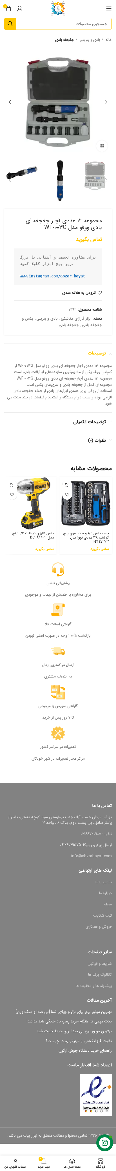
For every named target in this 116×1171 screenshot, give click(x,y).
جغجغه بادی (64, 40)
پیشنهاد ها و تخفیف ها (94, 986)
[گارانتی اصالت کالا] (58, 611)
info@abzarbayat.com (91, 856)
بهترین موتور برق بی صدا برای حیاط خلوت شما (74, 1031)
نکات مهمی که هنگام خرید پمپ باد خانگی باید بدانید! (69, 1021)
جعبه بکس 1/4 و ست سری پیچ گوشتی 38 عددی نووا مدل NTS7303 (86, 538)
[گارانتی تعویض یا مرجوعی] (58, 692)
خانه (108, 40)
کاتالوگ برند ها (100, 975)
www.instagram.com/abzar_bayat (52, 276)
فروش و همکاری (99, 926)
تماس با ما (103, 882)
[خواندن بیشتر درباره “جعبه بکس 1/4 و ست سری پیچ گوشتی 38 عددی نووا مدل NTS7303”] (67, 485)
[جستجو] (10, 24)
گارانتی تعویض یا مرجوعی (58, 706)
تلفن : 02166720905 (96, 834)
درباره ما (105, 893)
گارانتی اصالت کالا (58, 624)
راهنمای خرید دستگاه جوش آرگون (85, 1051)
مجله (108, 904)
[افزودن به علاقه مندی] (67, 495)
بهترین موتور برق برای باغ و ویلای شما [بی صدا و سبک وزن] (64, 1012)
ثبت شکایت (102, 915)
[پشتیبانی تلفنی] (58, 569)
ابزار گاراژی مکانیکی (76, 318)
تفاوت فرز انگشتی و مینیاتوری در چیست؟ (79, 1041)
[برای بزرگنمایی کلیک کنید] (102, 146)
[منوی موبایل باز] (109, 8)
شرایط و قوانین (100, 964)
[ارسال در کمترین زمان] (58, 651)
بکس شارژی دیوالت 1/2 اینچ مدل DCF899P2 (33, 535)
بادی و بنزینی (89, 40)
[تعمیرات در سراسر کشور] (58, 733)
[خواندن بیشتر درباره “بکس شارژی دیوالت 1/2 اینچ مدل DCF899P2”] (12, 485)
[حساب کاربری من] (19, 8)
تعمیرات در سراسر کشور (58, 747)
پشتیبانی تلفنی (58, 583)
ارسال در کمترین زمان (58, 665)
